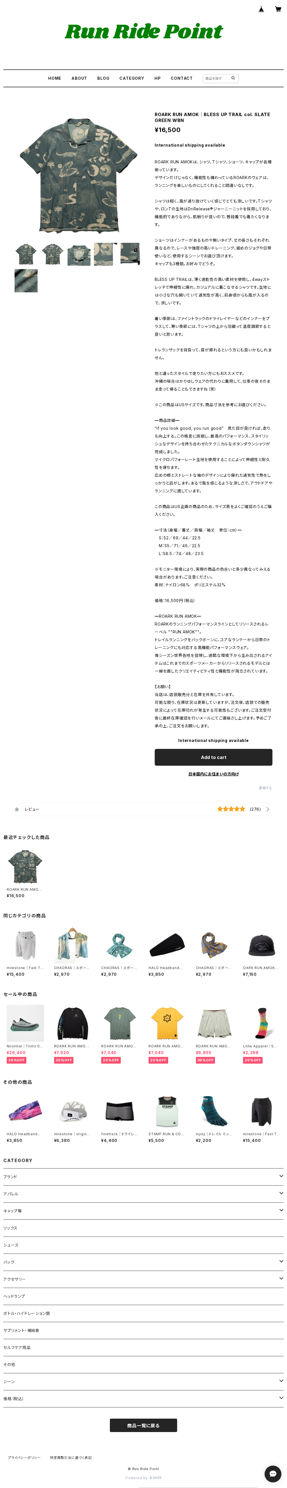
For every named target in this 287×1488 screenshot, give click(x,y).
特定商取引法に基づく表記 (71, 1458)
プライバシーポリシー (24, 1458)
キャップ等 (12, 1211)
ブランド (10, 1176)
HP (157, 78)
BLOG (103, 78)
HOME (54, 78)
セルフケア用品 (17, 1347)
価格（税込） (13, 1398)
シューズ (10, 1245)
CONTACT (182, 78)
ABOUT (79, 78)
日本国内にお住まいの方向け (213, 774)
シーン (9, 1381)
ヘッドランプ (14, 1296)
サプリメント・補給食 (21, 1330)
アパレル (10, 1193)
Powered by (137, 1478)
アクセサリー (14, 1279)
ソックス (10, 1228)
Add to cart (213, 757)
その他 (9, 1364)
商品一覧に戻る (143, 1425)
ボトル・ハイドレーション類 (26, 1313)
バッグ (8, 1262)
